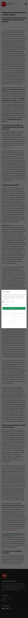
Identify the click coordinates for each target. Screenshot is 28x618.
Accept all (14, 308)
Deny (14, 311)
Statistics (6, 304)
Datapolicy (16, 321)
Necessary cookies (9, 301)
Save (14, 315)
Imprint (11, 321)
